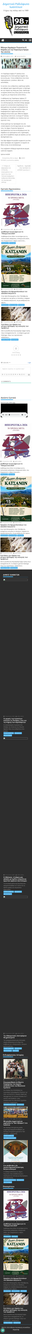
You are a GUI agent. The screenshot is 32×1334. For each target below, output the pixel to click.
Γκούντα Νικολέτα (21, 56)
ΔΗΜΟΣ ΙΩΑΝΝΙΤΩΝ (8, 733)
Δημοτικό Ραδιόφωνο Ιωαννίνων (16, 5)
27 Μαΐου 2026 (9, 1119)
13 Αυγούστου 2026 (7, 229)
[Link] (19, 374)
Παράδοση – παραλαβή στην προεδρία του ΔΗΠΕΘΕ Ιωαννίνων (24, 168)
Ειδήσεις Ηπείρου (6, 339)
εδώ (14, 402)
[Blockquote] (15, 374)
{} (21, 374)
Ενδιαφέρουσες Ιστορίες (10, 1104)
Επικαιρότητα (5, 158)
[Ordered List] (11, 374)
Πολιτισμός (12, 243)
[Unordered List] (13, 374)
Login (29, 362)
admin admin (18, 229)
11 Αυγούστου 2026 (7, 322)
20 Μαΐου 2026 (9, 1163)
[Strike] (9, 374)
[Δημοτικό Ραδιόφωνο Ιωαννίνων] (2, 40)
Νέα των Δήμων (14, 158)
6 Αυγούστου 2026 (10, 875)
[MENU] (30, 40)
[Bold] (2, 374)
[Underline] (7, 374)
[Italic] (5, 374)
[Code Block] (17, 374)
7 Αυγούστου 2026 (10, 716)
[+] (24, 374)
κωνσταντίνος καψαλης (13, 160)
